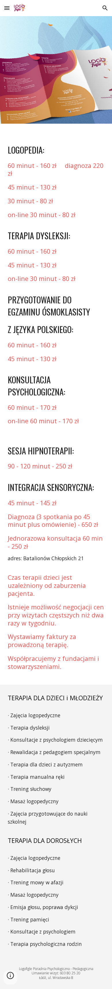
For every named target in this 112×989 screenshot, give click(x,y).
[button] (7, 8)
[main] (56, 404)
